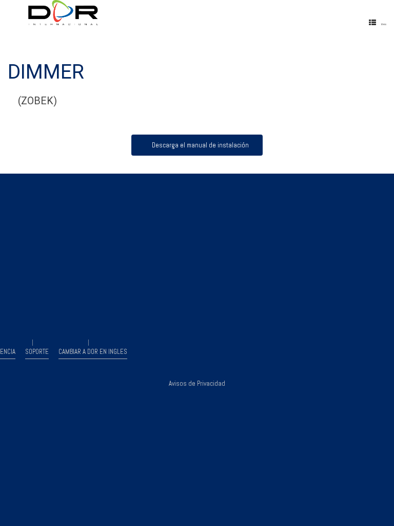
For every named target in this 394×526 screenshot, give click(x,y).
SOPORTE (37, 351)
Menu (383, 24)
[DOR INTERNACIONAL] (112, 12)
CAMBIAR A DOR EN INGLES (92, 351)
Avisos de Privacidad (197, 383)
